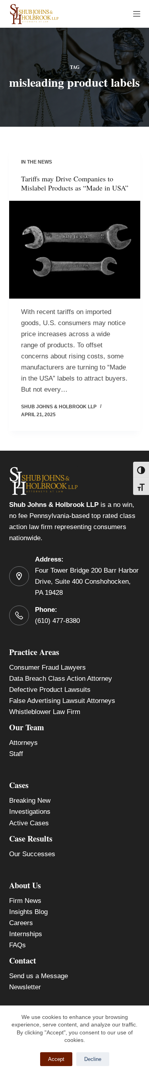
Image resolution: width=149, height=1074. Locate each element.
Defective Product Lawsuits (50, 689)
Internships (25, 934)
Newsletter (25, 987)
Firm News (25, 901)
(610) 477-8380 (57, 621)
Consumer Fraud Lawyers (47, 667)
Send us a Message (38, 976)
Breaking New (29, 800)
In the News (36, 162)
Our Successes (32, 854)
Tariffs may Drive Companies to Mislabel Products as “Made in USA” (74, 183)
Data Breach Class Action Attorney (60, 678)
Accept (56, 1059)
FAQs (17, 945)
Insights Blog (28, 912)
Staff (16, 754)
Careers (21, 923)
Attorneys (23, 742)
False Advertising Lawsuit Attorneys (62, 701)
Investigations (29, 811)
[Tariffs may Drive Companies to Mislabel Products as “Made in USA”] (74, 250)
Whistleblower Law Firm (44, 712)
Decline (92, 1059)
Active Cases (29, 823)
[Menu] (136, 13)
